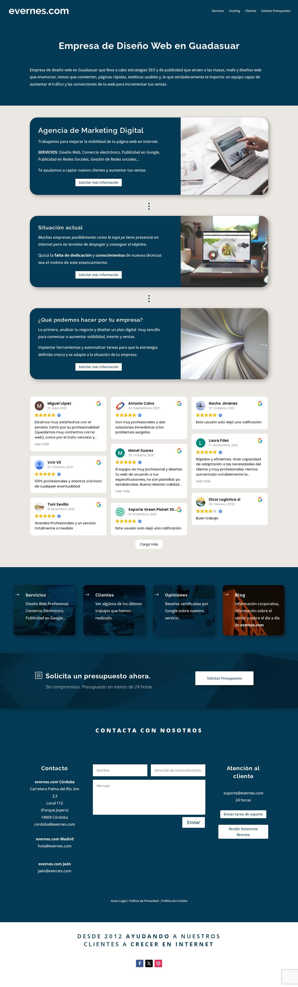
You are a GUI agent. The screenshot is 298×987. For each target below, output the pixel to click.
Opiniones (176, 595)
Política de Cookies (174, 901)
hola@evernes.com (54, 846)
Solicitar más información (99, 182)
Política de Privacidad (144, 901)
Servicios (218, 11)
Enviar (193, 822)
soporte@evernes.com (243, 793)
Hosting (234, 11)
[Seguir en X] (149, 963)
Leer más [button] (42, 444)
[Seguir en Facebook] (139, 963)
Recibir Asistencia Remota (243, 831)
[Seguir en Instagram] (158, 963)
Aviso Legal (118, 901)
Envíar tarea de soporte (243, 814)
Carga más (149, 544)
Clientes (250, 11)
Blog (240, 595)
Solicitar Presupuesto (276, 11)
